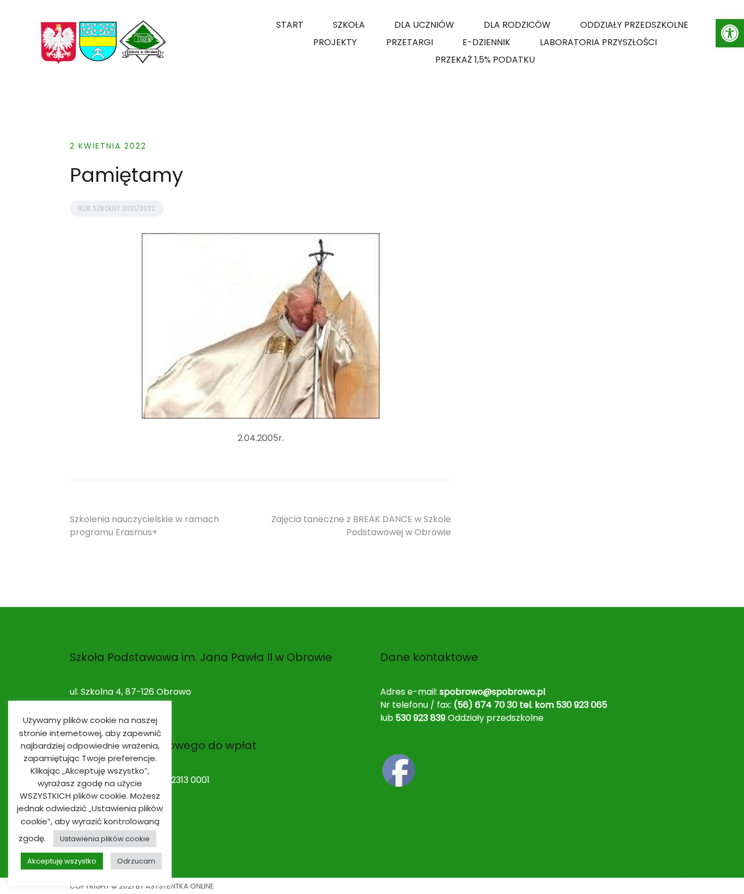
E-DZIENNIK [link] (486, 42)
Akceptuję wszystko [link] (61, 861)
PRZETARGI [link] (409, 42)
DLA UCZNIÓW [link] (424, 25)
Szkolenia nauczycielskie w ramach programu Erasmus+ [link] (144, 525)
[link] (730, 33)
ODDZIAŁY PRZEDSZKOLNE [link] (634, 25)
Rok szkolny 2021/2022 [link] (116, 208)
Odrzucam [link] (136, 861)
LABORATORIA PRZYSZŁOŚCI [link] (598, 42)
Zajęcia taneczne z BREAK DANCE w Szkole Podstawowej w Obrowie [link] (361, 525)
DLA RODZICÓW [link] (517, 25)
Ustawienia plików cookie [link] (105, 839)
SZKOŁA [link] (349, 25)
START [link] (289, 25)
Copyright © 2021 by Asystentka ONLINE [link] (142, 886)
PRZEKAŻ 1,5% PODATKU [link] (485, 59)
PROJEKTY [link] (335, 42)
